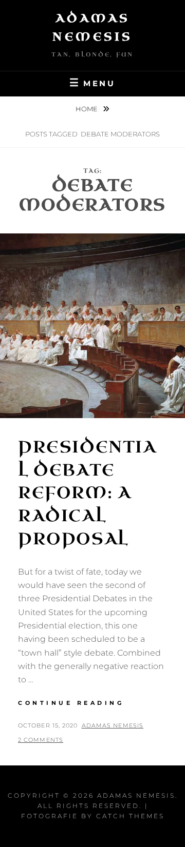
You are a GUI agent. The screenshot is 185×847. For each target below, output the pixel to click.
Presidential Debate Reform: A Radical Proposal (87, 493)
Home (87, 109)
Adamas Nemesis (112, 725)
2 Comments (40, 739)
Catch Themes (130, 816)
